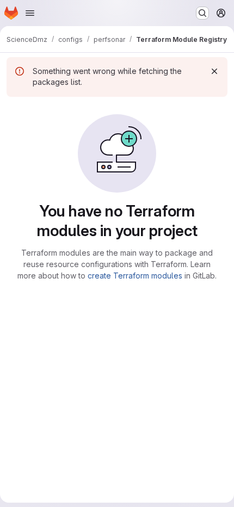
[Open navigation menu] (30, 13)
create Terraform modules (135, 275)
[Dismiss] (214, 71)
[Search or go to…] (202, 13)
